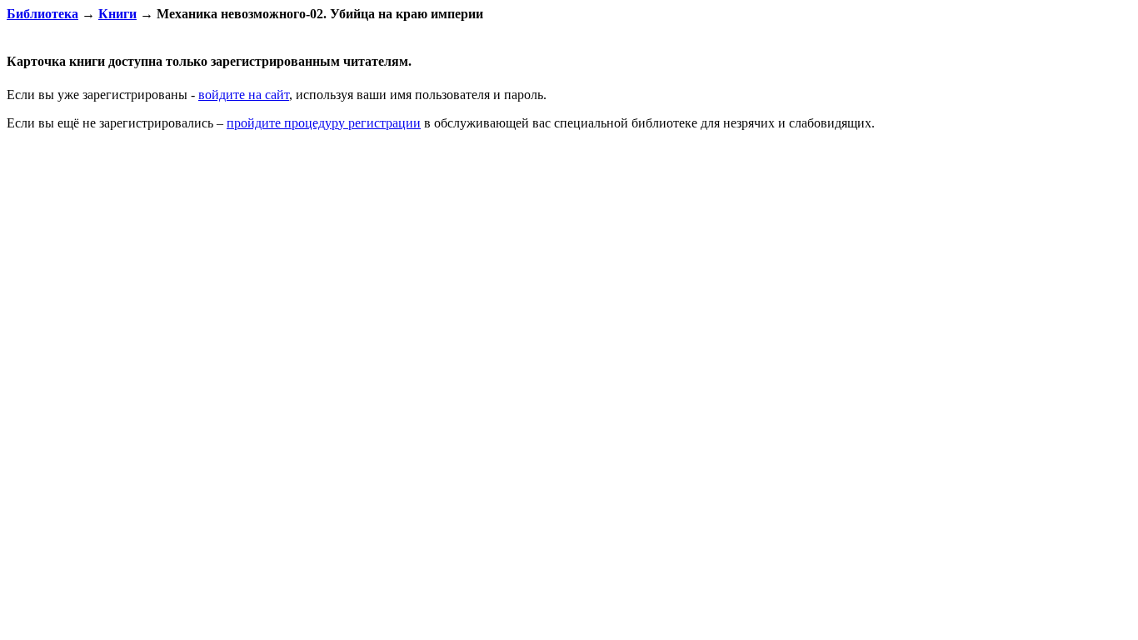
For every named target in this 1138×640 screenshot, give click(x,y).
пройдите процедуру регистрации (324, 123)
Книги (117, 14)
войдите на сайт (243, 95)
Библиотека (42, 14)
